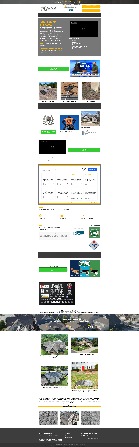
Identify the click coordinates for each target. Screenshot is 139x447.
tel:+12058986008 (69, 437)
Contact (95, 438)
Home (41, 14)
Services (54, 14)
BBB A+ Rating (84, 134)
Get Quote (68, 14)
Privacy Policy (82, 444)
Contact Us (60, 14)
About (92, 438)
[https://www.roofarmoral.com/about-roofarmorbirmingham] (48, 121)
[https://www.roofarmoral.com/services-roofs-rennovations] (69, 122)
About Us (47, 14)
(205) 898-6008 (70, 6)
